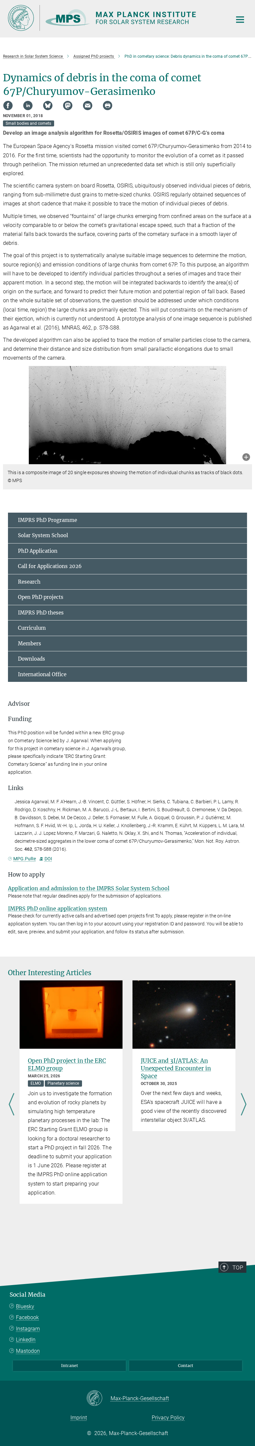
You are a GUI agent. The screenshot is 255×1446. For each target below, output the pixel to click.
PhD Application (37, 551)
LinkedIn (26, 1340)
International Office (42, 674)
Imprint (78, 1417)
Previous (11, 1104)
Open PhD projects (40, 597)
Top (237, 1267)
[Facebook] (8, 105)
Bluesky (25, 1306)
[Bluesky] (48, 105)
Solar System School (43, 535)
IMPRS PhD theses (41, 613)
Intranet (69, 1365)
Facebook (27, 1317)
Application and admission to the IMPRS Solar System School (88, 888)
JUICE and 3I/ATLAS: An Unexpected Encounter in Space (176, 1068)
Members (29, 643)
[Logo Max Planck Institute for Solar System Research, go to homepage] (116, 18)
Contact (185, 1365)
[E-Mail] (88, 105)
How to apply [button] (26, 874)
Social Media (27, 1294)
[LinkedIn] (28, 105)
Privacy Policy (168, 1417)
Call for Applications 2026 (50, 566)
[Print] (108, 105)
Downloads (31, 659)
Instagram (28, 1329)
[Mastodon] (68, 105)
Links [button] (16, 788)
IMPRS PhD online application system (57, 908)
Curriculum (32, 628)
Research (29, 582)
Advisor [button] (19, 703)
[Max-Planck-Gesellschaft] (98, 1399)
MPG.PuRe (24, 858)
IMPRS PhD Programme (47, 520)
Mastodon (28, 1351)
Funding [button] (20, 719)
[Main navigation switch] (240, 19)
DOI (48, 858)
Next (243, 1104)
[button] (246, 458)
